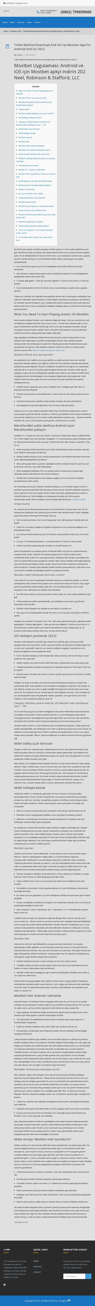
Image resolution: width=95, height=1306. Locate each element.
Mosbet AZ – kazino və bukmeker (31, 170)
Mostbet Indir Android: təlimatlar (31, 146)
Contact (37, 22)
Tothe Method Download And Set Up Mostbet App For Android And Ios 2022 (51, 31)
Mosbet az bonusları (26, 189)
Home (4, 22)
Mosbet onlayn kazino (27, 202)
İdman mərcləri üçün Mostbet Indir (32, 210)
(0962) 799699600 (76, 11)
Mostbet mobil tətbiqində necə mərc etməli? (36, 113)
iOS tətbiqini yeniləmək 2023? (30, 117)
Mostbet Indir (23, 141)
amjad (19, 55)
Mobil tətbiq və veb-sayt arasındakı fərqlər (35, 181)
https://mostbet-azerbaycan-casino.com (49, 350)
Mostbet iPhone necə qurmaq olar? (32, 98)
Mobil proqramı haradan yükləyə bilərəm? (34, 185)
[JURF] (6, 11)
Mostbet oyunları (25, 137)
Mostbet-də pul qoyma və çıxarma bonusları (36, 206)
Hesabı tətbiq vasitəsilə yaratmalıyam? (33, 226)
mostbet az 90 (15, 31)
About (12, 22)
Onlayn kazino (24, 109)
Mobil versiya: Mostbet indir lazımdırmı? (34, 154)
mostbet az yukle (78, 499)
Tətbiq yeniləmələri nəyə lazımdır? (31, 198)
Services (20, 22)
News (29, 22)
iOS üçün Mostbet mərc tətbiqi (30, 193)
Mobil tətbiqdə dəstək (27, 133)
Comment (31, 55)
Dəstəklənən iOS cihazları (28, 165)
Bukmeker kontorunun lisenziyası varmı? (34, 150)
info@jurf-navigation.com (16, 3)
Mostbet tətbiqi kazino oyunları (30, 222)
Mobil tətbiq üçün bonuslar (29, 129)
